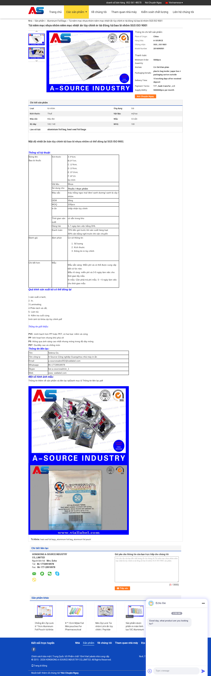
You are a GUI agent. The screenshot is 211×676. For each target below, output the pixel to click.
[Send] (203, 671)
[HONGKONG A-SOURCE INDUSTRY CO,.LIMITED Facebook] (33, 649)
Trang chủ (55, 12)
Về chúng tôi (99, 12)
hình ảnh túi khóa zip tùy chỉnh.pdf (45, 319)
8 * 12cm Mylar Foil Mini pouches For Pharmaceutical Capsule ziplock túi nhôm (74, 629)
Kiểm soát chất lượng (154, 12)
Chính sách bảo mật (41, 656)
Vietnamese (175, 2)
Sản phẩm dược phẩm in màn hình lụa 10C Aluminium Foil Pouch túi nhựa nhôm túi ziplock (135, 629)
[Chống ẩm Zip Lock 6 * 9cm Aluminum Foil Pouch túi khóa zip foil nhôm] (45, 611)
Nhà (30, 21)
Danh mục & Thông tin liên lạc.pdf (86, 380)
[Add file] (150, 671)
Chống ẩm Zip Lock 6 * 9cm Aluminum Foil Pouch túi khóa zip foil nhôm (44, 628)
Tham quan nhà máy (124, 12)
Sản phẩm (40, 21)
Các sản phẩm (75, 12)
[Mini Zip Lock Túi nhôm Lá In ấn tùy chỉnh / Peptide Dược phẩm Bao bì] (105, 611)
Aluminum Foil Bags (56, 21)
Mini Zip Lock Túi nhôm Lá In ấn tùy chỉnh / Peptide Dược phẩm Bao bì (104, 628)
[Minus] (203, 603)
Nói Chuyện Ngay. (153, 2)
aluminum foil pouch (82, 539)
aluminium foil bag (65, 539)
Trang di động (40, 665)
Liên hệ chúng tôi (183, 12)
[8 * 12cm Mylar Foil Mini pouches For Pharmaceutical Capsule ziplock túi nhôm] (75, 611)
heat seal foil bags (48, 539)
